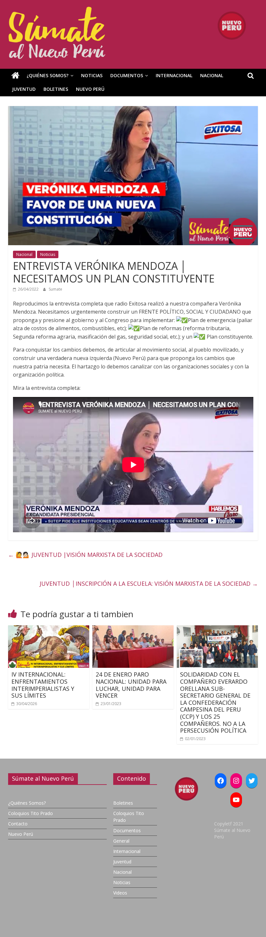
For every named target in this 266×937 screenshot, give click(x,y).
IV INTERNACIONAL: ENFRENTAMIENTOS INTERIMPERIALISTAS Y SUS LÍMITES (42, 684)
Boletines (55, 89)
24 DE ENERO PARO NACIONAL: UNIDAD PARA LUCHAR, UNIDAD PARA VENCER (131, 684)
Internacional (174, 75)
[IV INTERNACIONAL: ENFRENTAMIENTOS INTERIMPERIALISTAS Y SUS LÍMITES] (49, 629)
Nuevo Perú (90, 89)
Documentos (126, 75)
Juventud (24, 89)
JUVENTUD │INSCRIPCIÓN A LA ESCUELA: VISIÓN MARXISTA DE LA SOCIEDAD (148, 583)
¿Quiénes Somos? (47, 75)
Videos (120, 893)
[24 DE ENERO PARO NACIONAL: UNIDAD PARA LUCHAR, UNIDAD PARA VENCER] (133, 629)
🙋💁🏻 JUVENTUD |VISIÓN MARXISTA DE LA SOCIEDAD (85, 555)
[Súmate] (15, 75)
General (121, 841)
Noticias (92, 75)
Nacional (211, 75)
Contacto (18, 824)
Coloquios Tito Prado (30, 813)
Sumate (55, 289)
